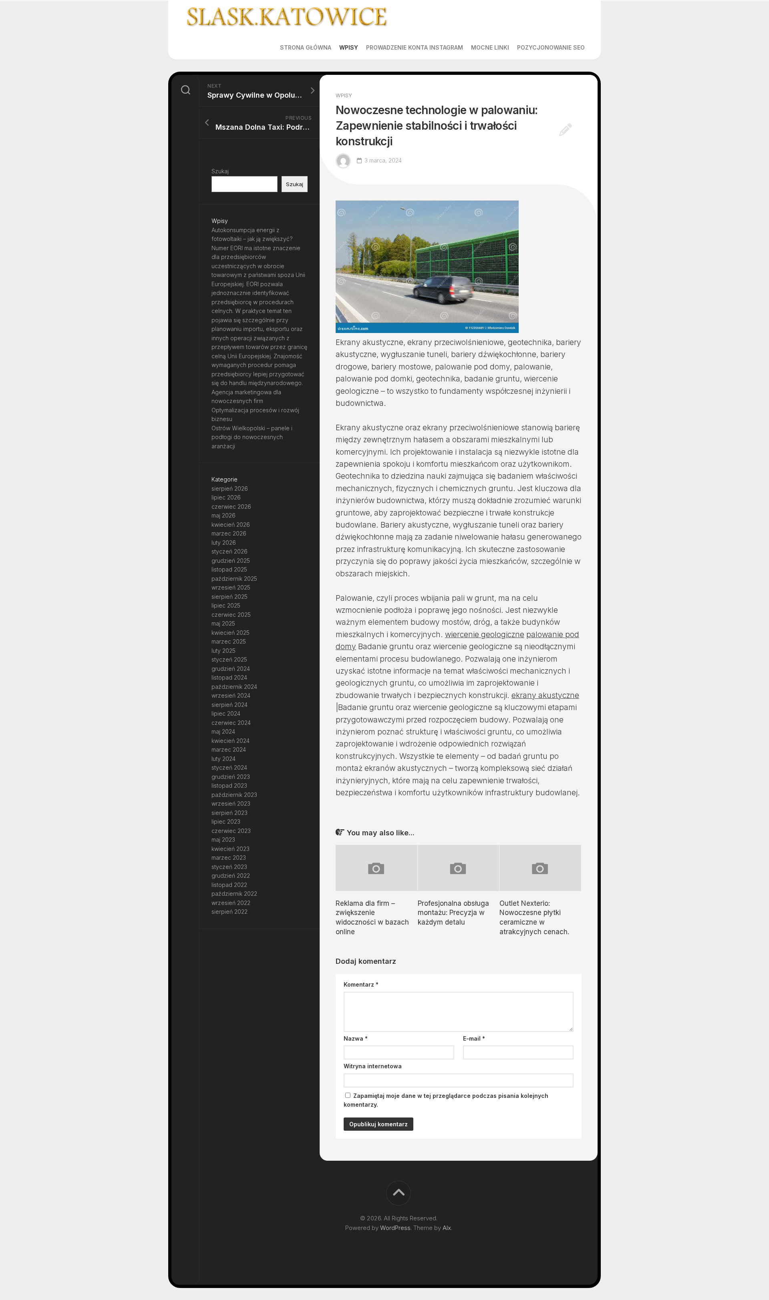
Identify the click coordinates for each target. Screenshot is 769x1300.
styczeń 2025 (229, 659)
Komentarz (361, 984)
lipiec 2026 (226, 497)
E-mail (474, 1038)
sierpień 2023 (229, 812)
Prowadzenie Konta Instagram (414, 47)
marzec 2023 (228, 857)
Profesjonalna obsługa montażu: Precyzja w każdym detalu (453, 913)
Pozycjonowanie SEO (551, 47)
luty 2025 (223, 650)
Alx (447, 1228)
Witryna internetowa (373, 1066)
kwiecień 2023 (230, 848)
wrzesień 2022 (230, 902)
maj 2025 (223, 623)
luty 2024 (223, 758)
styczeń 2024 (229, 767)
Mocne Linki (490, 47)
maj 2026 (223, 515)
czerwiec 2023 (231, 830)
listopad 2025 (229, 569)
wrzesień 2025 (230, 587)
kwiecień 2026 (230, 524)
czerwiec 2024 (231, 722)
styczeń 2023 (229, 866)
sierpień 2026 (229, 488)
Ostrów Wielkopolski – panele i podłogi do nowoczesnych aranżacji (251, 437)
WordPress (395, 1228)
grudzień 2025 (230, 560)
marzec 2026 (228, 533)
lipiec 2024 (225, 713)
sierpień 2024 (229, 704)
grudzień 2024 (230, 668)
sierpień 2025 (229, 596)
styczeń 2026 (229, 551)
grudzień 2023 (230, 776)
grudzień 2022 (230, 875)
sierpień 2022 (229, 911)
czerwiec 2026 (231, 506)
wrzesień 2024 (230, 695)
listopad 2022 (229, 884)
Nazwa (356, 1038)
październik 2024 (234, 686)
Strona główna (305, 47)
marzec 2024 (228, 749)
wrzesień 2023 (230, 803)
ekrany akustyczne (545, 695)
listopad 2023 (229, 785)
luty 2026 (223, 542)
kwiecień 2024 (230, 740)
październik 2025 (234, 578)
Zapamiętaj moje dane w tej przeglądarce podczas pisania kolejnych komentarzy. (446, 1100)
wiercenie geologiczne (484, 634)
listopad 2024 (229, 677)
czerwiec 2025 (231, 614)
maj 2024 (223, 731)
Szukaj (220, 171)
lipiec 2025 (225, 605)
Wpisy (348, 47)
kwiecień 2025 (230, 632)
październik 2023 (234, 794)
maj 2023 (223, 839)
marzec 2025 (228, 641)
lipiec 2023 (225, 821)
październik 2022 (234, 893)
